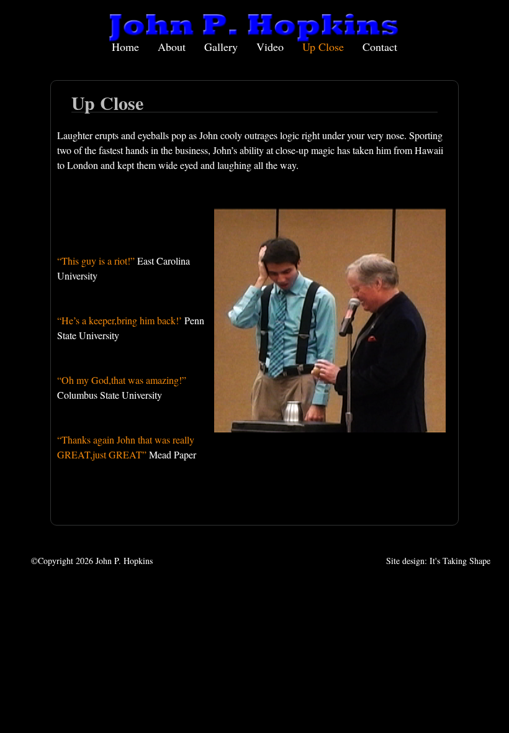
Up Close (323, 46)
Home (125, 46)
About (172, 46)
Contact (380, 46)
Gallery (221, 46)
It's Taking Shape (460, 561)
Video (270, 46)
